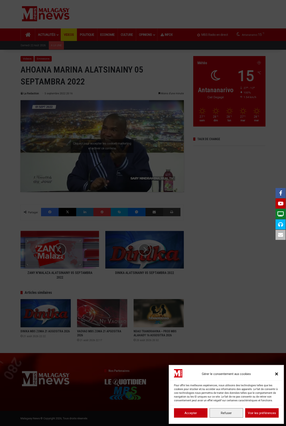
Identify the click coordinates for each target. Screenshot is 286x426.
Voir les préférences (262, 413)
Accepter (190, 413)
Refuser (226, 413)
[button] (276, 374)
